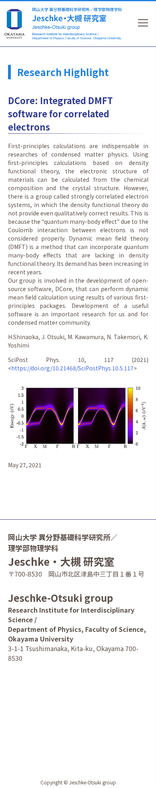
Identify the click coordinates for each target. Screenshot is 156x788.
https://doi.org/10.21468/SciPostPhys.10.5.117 (72, 368)
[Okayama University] (16, 23)
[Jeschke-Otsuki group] (76, 22)
